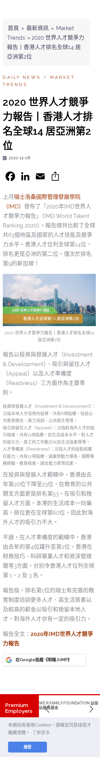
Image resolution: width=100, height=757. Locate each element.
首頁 (13, 28)
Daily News (22, 77)
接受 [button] (27, 747)
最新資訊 (37, 28)
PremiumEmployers (18, 708)
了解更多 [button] (41, 732)
